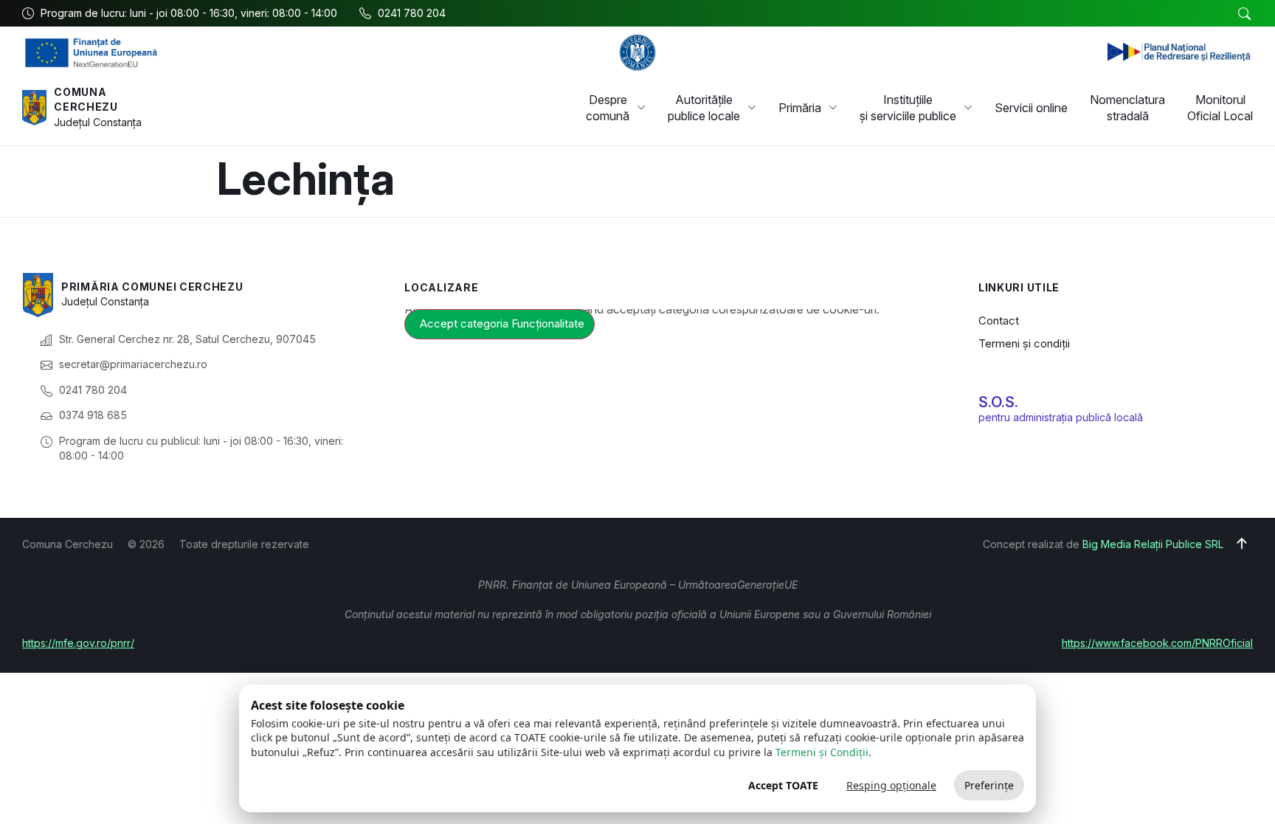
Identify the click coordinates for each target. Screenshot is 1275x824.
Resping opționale (891, 785)
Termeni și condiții (1024, 343)
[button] (1244, 14)
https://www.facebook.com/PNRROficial (1157, 643)
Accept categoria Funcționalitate (502, 323)
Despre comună (607, 107)
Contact (998, 321)
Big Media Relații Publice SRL (1152, 544)
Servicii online (1031, 107)
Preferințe (989, 785)
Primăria (799, 107)
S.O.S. (998, 402)
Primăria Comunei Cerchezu (152, 286)
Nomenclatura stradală (1127, 107)
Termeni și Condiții (821, 752)
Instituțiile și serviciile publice (908, 107)
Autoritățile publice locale (704, 107)
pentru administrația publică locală (1060, 417)
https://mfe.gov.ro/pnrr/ (78, 643)
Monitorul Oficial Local (1220, 107)
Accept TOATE (783, 785)
